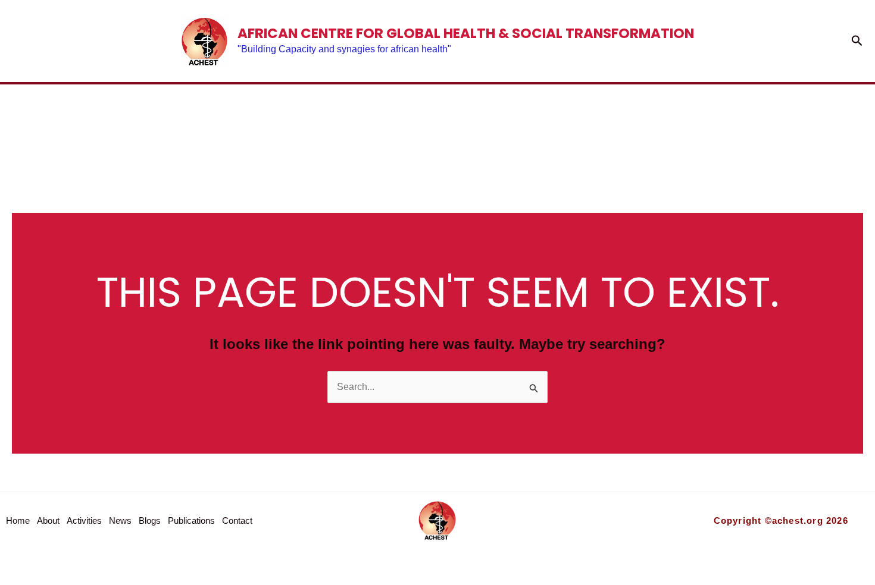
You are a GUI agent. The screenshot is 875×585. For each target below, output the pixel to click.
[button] (857, 41)
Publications (595, 129)
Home (125, 129)
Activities (304, 129)
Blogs (479, 129)
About (204, 129)
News (400, 129)
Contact (735, 129)
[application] (662, 129)
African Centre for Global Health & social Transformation (466, 33)
